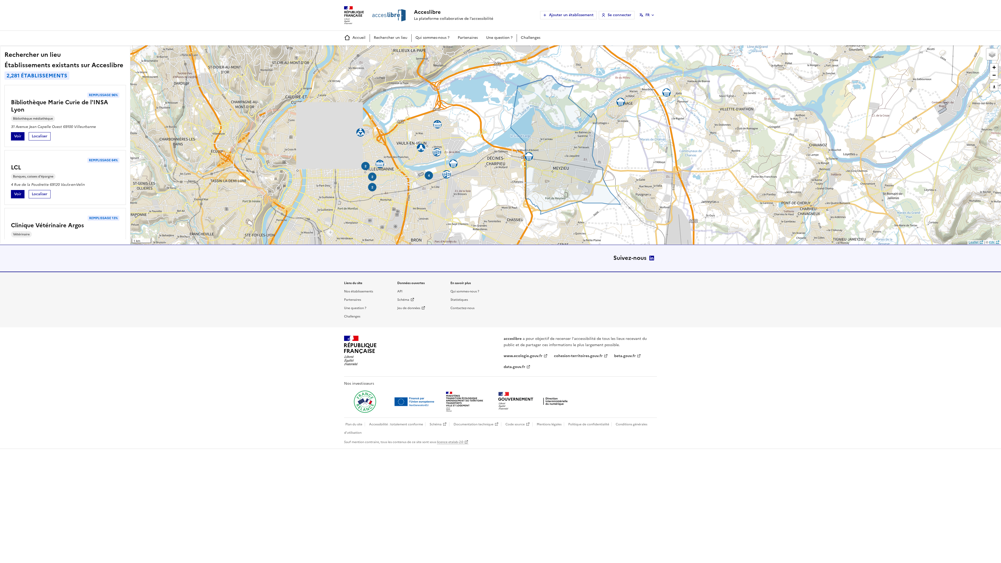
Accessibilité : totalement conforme (396, 424)
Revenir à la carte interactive (171, 51)
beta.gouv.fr (625, 356)
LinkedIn (651, 258)
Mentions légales (549, 424)
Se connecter (619, 15)
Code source (515, 424)
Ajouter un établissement (571, 15)
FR (647, 15)
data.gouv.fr (514, 367)
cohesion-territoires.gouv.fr (578, 356)
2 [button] (366, 166)
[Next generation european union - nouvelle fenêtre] (415, 401)
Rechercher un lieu (390, 37)
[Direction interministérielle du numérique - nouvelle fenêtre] (534, 401)
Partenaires (468, 37)
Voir (19, 136)
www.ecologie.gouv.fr (523, 356)
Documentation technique (473, 424)
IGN (991, 242)
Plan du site (353, 424)
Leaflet (973, 242)
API (399, 291)
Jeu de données (408, 308)
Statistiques (459, 299)
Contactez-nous (462, 308)
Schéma (403, 299)
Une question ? (499, 37)
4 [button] (429, 175)
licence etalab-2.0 (450, 442)
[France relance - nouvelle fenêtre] (365, 401)
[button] (992, 54)
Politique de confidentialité (588, 424)
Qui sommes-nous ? (432, 37)
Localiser (41, 136)
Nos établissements (358, 291)
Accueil (358, 37)
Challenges (530, 37)
